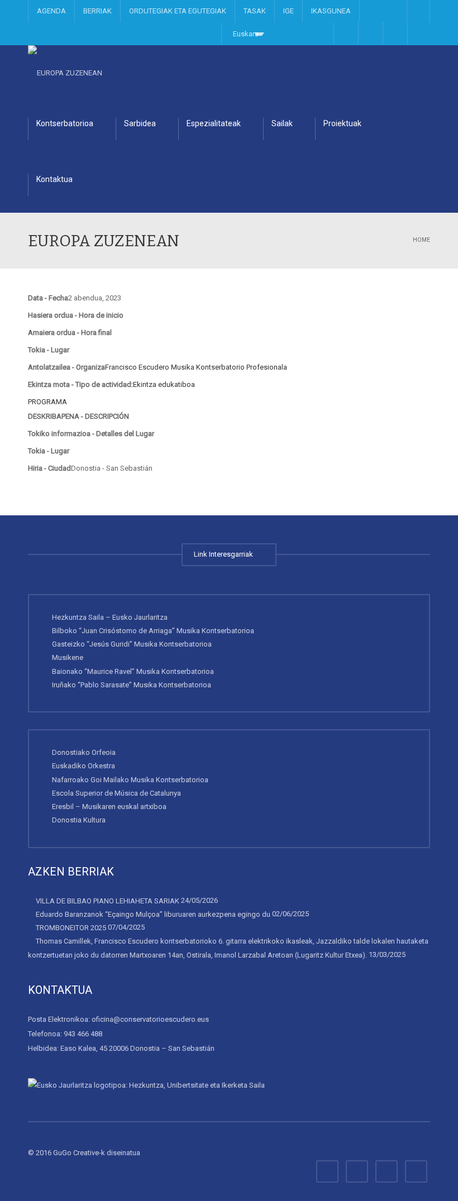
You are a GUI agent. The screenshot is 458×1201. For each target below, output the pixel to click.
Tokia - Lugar (48, 350)
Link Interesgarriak (225, 554)
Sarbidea (140, 123)
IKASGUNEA (331, 11)
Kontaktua (54, 179)
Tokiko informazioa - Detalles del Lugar (91, 433)
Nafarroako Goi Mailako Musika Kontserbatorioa (130, 780)
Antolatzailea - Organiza (66, 367)
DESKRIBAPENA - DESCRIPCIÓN (78, 416)
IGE (288, 11)
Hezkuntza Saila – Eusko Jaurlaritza (110, 617)
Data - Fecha (48, 298)
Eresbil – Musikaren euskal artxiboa (109, 806)
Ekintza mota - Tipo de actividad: (80, 384)
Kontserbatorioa (64, 123)
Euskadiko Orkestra (83, 766)
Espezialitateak (214, 123)
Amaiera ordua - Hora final (70, 332)
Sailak (282, 123)
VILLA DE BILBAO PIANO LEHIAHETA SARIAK (107, 901)
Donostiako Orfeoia (84, 752)
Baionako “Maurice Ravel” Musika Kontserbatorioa (133, 671)
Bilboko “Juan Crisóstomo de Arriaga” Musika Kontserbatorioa (153, 630)
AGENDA (51, 11)
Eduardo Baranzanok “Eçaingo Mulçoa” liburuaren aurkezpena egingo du (153, 914)
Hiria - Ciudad (49, 468)
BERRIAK (97, 11)
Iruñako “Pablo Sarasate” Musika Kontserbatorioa (131, 685)
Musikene (67, 657)
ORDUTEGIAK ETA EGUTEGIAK (177, 11)
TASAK (255, 11)
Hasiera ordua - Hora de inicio (75, 315)
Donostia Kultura (79, 820)
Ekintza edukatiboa (164, 384)
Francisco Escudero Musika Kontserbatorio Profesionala (196, 367)
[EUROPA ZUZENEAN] (65, 73)
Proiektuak (342, 123)
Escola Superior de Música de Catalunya (116, 793)
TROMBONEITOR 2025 (71, 928)
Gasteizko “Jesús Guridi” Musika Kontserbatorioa (132, 644)
